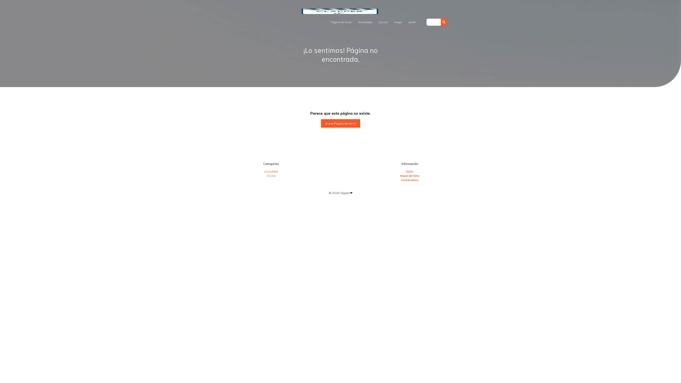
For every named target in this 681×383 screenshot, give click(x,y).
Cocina (383, 22)
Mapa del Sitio (409, 175)
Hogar (398, 22)
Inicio (409, 171)
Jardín (412, 22)
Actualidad (365, 22)
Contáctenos (409, 180)
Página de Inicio (341, 22)
